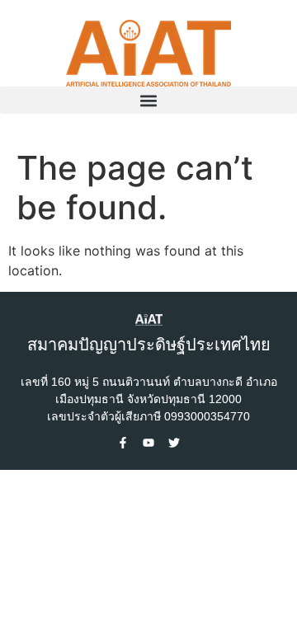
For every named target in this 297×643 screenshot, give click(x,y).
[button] (148, 100)
